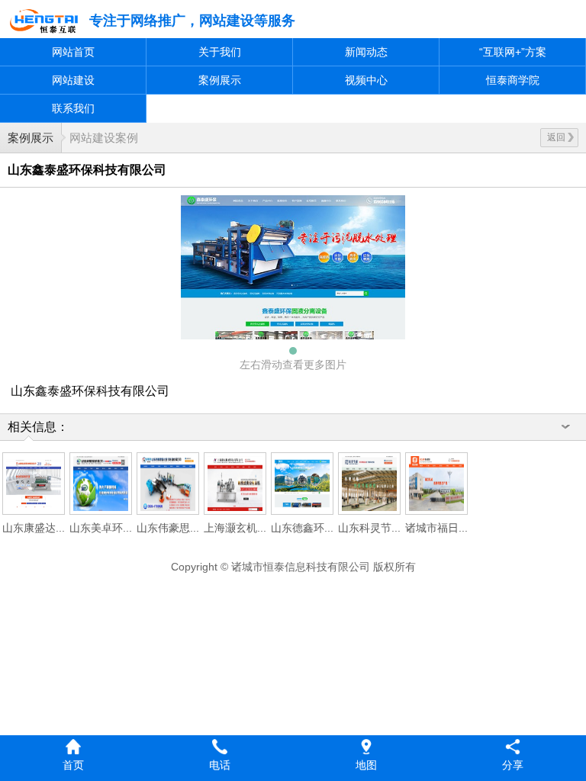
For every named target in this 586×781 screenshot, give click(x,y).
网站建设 (73, 80)
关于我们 (219, 52)
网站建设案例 (103, 137)
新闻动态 (366, 52)
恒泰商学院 (512, 80)
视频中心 (366, 80)
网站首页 (73, 52)
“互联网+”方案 (512, 52)
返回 (556, 137)
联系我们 (73, 108)
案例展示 (219, 80)
